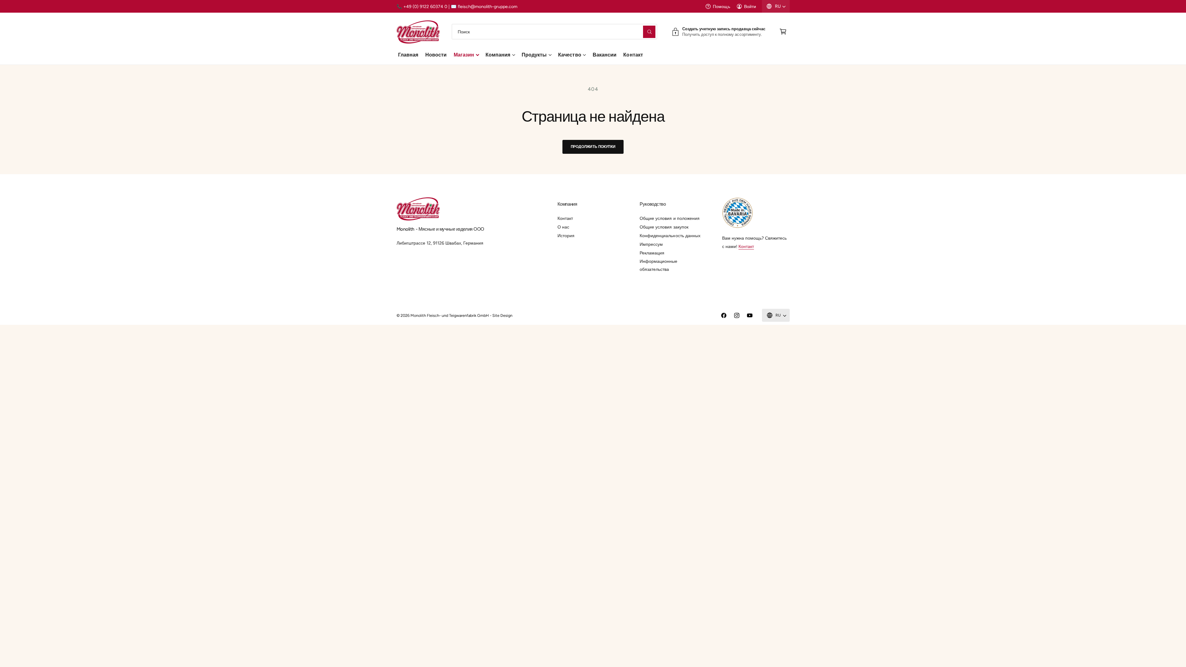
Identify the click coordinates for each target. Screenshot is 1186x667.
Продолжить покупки (593, 146)
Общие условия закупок (664, 227)
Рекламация (652, 253)
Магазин (464, 55)
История (565, 235)
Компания (498, 55)
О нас (563, 227)
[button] (783, 31)
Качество (569, 55)
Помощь (721, 6)
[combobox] (554, 31)
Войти (750, 6)
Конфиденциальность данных (670, 235)
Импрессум (651, 244)
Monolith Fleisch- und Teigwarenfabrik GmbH (449, 315)
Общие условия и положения (669, 218)
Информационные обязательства (658, 265)
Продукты (534, 55)
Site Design (502, 315)
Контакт (565, 218)
